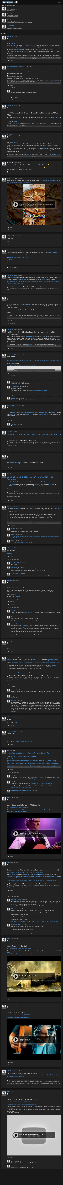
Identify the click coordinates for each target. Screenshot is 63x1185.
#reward (54, 760)
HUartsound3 (10, 235)
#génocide (33, 338)
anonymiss (10, 657)
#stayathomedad (10, 22)
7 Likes (11, 373)
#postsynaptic (55, 763)
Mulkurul (13, 382)
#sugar (58, 765)
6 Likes (11, 856)
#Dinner (9, 418)
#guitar (25, 811)
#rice (10, 415)
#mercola (9, 758)
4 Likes (11, 227)
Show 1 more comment (13, 559)
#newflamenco (45, 809)
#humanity (38, 254)
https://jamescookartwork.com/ (31, 365)
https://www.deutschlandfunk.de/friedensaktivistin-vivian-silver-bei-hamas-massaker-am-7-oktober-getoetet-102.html (35, 536)
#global (35, 809)
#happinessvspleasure (32, 762)
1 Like (12, 99)
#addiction (21, 756)
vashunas (21, 1135)
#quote (45, 254)
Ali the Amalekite (15, 91)
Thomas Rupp (10, 14)
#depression (31, 756)
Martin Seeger (10, 25)
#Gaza (40, 47)
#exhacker (22, 22)
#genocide (37, 484)
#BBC (16, 509)
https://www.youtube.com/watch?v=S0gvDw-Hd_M (19, 1101)
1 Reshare (12, 87)
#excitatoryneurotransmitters (32, 763)
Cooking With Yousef (23, 205)
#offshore (23, 279)
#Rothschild (14, 277)
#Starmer (29, 154)
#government (52, 660)
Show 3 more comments (13, 379)
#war (51, 252)
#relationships (10, 763)
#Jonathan (9, 437)
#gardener (30, 22)
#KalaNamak (36, 599)
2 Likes (11, 60)
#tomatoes (41, 412)
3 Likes (11, 684)
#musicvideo (10, 809)
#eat (30, 254)
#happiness (18, 762)
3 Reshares (12, 323)
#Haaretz (29, 304)
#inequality (47, 880)
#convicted (24, 874)
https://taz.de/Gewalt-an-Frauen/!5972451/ (23, 542)
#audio (15, 954)
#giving (44, 762)
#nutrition (26, 760)
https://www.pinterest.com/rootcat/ (39, 390)
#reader (17, 28)
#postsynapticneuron (12, 765)
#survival (21, 1076)
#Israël (43, 336)
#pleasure (24, 762)
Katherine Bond (12, 257)
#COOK (56, 509)
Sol (8, 431)
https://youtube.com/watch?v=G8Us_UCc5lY (40, 786)
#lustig (14, 758)
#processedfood (11, 762)
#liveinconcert (26, 809)
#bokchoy (31, 164)
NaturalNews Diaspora (12, 1071)
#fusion (39, 809)
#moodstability (11, 760)
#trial (19, 880)
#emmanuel (26, 1017)
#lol (8, 553)
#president (30, 876)
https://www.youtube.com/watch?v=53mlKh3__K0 (42, 783)
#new (25, 876)
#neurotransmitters (19, 763)
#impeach (23, 880)
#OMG (39, 164)
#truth (10, 259)
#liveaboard (15, 16)
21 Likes (12, 601)
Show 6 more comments (13, 607)
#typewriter (12, 365)
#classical (20, 811)
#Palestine (44, 437)
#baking (16, 465)
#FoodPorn (10, 599)
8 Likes (11, 467)
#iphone (21, 672)
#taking (40, 762)
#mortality (57, 762)
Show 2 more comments (13, 896)
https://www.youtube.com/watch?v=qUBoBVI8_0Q (19, 182)
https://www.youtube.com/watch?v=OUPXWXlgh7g (23, 779)
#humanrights (25, 254)
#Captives (34, 482)
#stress (22, 760)
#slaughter (47, 80)
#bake (12, 465)
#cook (8, 10)
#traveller (12, 10)
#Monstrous (21, 437)
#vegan (18, 596)
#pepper (44, 414)
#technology (27, 672)
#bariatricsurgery (52, 765)
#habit (49, 760)
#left (34, 880)
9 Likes (11, 420)
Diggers (9, 506)
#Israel (8, 45)
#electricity (16, 1076)
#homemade (21, 599)
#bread (8, 465)
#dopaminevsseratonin (42, 760)
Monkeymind (14, 617)
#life (43, 254)
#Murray (28, 143)
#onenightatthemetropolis (29, 1104)
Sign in (60, 2)
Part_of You (10, 36)
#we (58, 876)
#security (10, 28)
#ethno (13, 811)
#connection (33, 760)
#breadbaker (17, 22)
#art (8, 365)
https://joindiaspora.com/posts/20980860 (20, 787)
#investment (10, 672)
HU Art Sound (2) (11, 354)
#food (13, 254)
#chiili (40, 414)
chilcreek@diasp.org (16, 909)
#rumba (51, 809)
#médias (53, 338)
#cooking (24, 465)
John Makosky (10, 19)
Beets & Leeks (25, 625)
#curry (34, 412)
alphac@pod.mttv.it (16, 899)
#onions (53, 412)
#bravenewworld (51, 762)
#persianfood (49, 180)
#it (7, 28)
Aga (12, 424)
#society (9, 254)
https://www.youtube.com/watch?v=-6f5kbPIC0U (18, 1015)
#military (55, 252)
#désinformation (30, 336)
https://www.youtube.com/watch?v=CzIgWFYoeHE (19, 948)
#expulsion (55, 80)
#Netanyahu (22, 47)
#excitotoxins (42, 763)
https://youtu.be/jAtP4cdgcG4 (18, 792)
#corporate (47, 876)
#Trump (50, 484)
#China (15, 666)
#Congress (17, 876)
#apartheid (18, 49)
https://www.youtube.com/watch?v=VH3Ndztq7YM (28, 753)
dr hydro (13, 528)
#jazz (16, 811)
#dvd (32, 809)
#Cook (13, 44)
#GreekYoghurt (13, 414)
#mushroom (29, 412)
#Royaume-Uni (53, 143)
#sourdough (15, 462)
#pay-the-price (12, 877)
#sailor (8, 16)
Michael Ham (29, 612)
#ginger (46, 412)
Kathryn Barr (14, 567)
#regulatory (53, 665)
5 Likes (11, 1157)
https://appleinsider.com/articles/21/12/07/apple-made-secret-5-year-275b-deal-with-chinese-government (35, 662)
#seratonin (11, 756)
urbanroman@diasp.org (17, 924)
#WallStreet (38, 876)
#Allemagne (55, 154)
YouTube (31, 205)
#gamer (20, 28)
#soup (16, 254)
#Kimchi (27, 414)
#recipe (55, 180)
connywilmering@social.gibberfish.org (21, 790)
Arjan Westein (10, 8)
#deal (35, 660)
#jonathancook (11, 880)
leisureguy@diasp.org (16, 624)
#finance (42, 880)
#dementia (17, 760)
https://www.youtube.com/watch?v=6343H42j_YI (18, 807)
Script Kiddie (10, 250)
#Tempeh (41, 599)
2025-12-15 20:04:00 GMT (23, 257)
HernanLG (9, 455)
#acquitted (9, 876)
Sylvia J (9, 797)
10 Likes (12, 725)
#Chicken (21, 412)
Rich (8, 641)
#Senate (36, 874)
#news (31, 672)
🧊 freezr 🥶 (10, 162)
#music (9, 811)
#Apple (9, 660)
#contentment (21, 765)
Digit (8, 750)
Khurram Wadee (11, 405)
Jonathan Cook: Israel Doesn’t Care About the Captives (30, 478)
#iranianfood (43, 180)
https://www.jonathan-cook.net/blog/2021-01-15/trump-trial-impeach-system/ (25, 872)
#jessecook (17, 809)
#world (55, 809)
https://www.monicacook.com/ (25, 741)
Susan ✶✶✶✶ (10, 178)
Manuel (13, 1161)
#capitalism (53, 880)
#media (52, 876)
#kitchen (27, 599)
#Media (26, 437)
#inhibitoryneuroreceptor (31, 765)
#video (12, 363)
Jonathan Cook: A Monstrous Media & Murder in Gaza (34, 434)
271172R (21, 977)
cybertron (13, 700)
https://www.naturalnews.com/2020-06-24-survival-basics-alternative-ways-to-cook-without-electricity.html (32, 1075)
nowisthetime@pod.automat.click (15, 66)
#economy (16, 672)
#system (42, 874)
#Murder (31, 437)
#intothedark (30, 954)
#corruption (29, 880)
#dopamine (49, 763)
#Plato (8, 952)
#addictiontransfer (42, 765)
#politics (36, 672)
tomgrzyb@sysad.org (16, 690)
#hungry (33, 254)
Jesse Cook (21, 834)
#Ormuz (44, 148)
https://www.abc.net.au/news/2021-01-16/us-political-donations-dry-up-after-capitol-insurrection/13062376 (35, 921)
